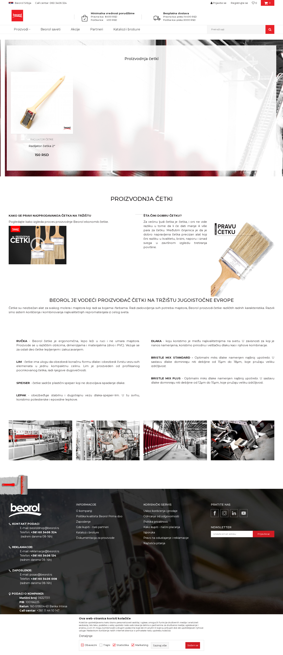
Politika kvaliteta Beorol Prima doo (99, 516)
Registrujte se (239, 2)
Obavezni (91, 645)
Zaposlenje (83, 521)
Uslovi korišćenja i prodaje (160, 511)
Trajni (106, 645)
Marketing (141, 645)
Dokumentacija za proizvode (95, 538)
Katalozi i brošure (87, 532)
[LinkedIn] (234, 513)
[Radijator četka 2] (42, 103)
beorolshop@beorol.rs (44, 528)
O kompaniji (84, 511)
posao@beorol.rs (41, 574)
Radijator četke (41, 139)
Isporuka (149, 532)
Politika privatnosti (155, 521)
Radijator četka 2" (42, 146)
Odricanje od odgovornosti (161, 516)
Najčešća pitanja (154, 543)
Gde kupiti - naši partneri (92, 527)
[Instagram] (224, 513)
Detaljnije (86, 636)
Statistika (122, 645)
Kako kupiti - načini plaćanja (161, 527)
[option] (42, 117)
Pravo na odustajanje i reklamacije (166, 538)
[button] (240, 29)
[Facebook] (215, 513)
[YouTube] (243, 513)
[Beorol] (17, 15)
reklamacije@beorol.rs (44, 551)
